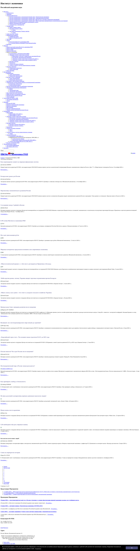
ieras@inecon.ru (4, 527)
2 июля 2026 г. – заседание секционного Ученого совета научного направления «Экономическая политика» (29, 511)
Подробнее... (49, 503)
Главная (3, 157)
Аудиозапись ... (4, 214)
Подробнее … (4, 345)
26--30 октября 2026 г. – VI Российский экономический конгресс (20, 493)
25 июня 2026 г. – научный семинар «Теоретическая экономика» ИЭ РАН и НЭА (22, 505)
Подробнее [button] (38, 548)
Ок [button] (131, 547)
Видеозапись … (4, 316)
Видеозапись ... (4, 169)
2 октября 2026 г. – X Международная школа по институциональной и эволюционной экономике (28, 494)
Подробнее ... (4, 184)
